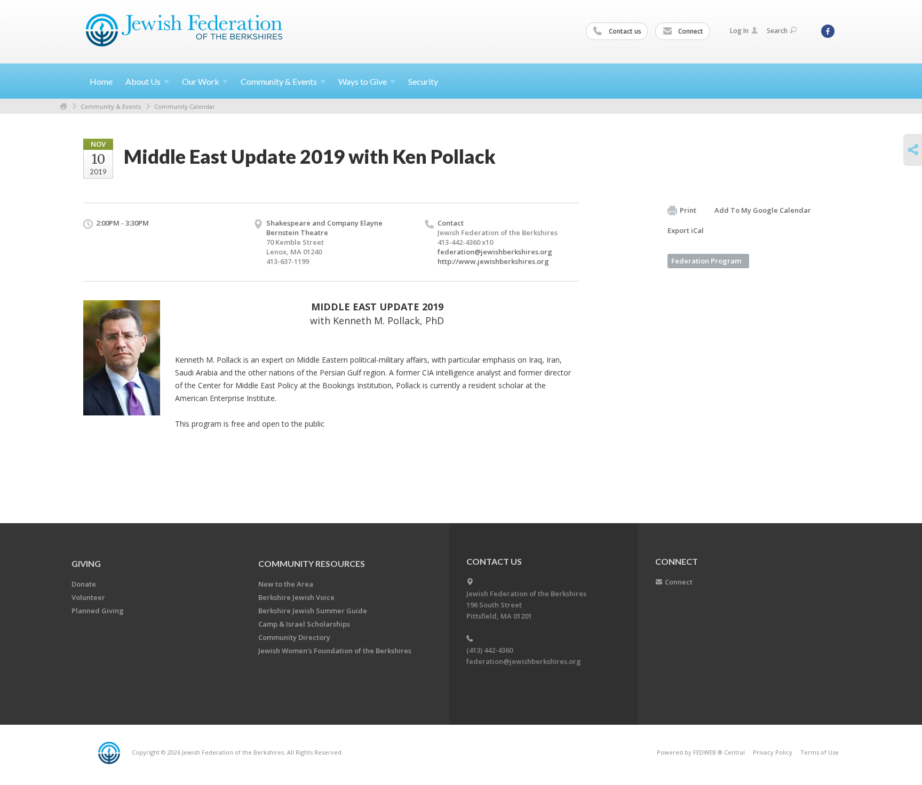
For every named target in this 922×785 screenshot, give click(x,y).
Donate (83, 584)
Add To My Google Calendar (762, 210)
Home (101, 81)
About (143, 81)
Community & (279, 81)
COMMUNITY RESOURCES (311, 563)
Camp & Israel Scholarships (304, 624)
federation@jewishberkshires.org (495, 252)
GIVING (86, 563)
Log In (739, 30)
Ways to (362, 81)
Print (688, 210)
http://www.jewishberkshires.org (493, 261)
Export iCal (685, 230)
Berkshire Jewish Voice (296, 597)
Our (200, 81)
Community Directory (294, 637)
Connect (690, 31)
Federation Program (706, 261)
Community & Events (111, 106)
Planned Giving (97, 610)
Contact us (624, 31)
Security (423, 81)
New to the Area (285, 584)
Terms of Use (819, 752)
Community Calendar (184, 106)
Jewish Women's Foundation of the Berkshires (334, 650)
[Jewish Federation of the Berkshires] (184, 30)
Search (777, 30)
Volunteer (88, 597)
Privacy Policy (772, 752)
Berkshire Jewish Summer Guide (312, 610)
